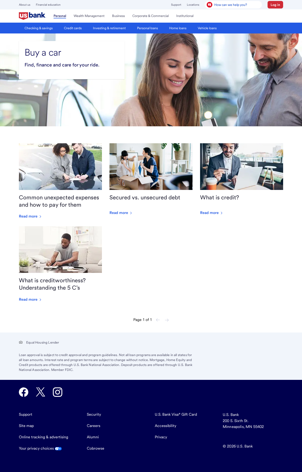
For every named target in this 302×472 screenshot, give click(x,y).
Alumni (93, 437)
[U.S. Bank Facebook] (23, 392)
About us (24, 4)
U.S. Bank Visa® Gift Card (176, 414)
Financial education (48, 4)
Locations (193, 4)
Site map (26, 425)
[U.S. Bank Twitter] (40, 392)
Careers (93, 425)
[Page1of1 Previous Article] (158, 320)
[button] (275, 4)
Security (94, 414)
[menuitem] (32, 16)
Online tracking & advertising (43, 437)
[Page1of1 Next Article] (167, 320)
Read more (28, 216)
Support (176, 4)
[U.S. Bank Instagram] (57, 392)
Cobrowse (95, 448)
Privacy (161, 437)
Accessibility (165, 425)
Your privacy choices (37, 448)
